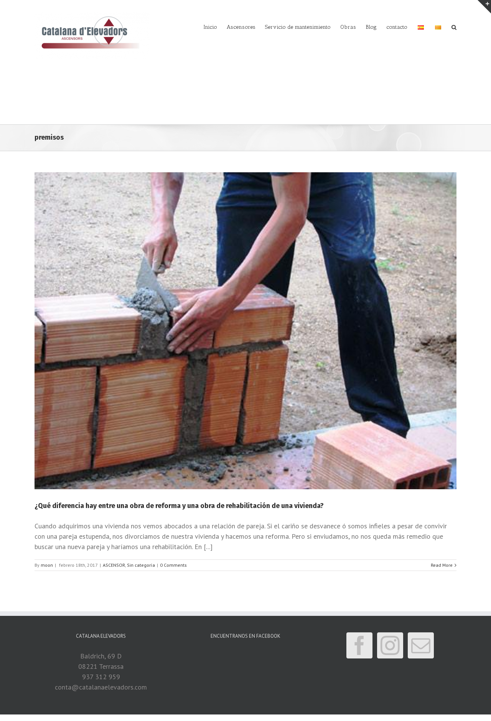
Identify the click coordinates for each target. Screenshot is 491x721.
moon (47, 565)
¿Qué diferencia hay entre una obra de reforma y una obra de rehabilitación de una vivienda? (179, 506)
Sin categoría (141, 565)
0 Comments (173, 565)
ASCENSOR (114, 565)
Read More (442, 565)
